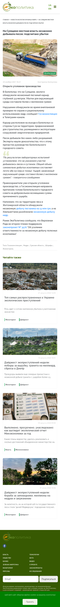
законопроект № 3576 (15, 227)
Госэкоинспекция (14, 245)
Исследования (35, 571)
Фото (31, 558)
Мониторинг (8, 568)
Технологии (34, 554)
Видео (32, 561)
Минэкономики (22, 449)
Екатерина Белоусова (47, 82)
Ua (49, 5)
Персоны (6, 571)
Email (8, 579)
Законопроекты (35, 568)
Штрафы (48, 245)
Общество (7, 558)
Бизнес (6, 561)
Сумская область (37, 245)
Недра (25, 245)
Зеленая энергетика (11, 564)
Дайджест (24, 319)
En (49, 8)
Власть (5, 554)
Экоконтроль (8, 249)
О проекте (33, 564)
